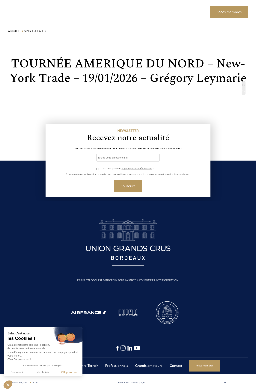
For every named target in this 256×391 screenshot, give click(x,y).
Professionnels (141, 11)
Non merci (17, 372)
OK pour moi (69, 372)
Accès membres (229, 12)
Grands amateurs (179, 11)
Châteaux (76, 11)
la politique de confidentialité (137, 168)
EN (243, 91)
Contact (176, 366)
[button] (7, 384)
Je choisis (43, 372)
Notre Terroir (107, 11)
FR (225, 382)
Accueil (14, 31)
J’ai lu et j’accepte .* (128, 168)
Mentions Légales (18, 382)
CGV (35, 382)
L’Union (50, 11)
